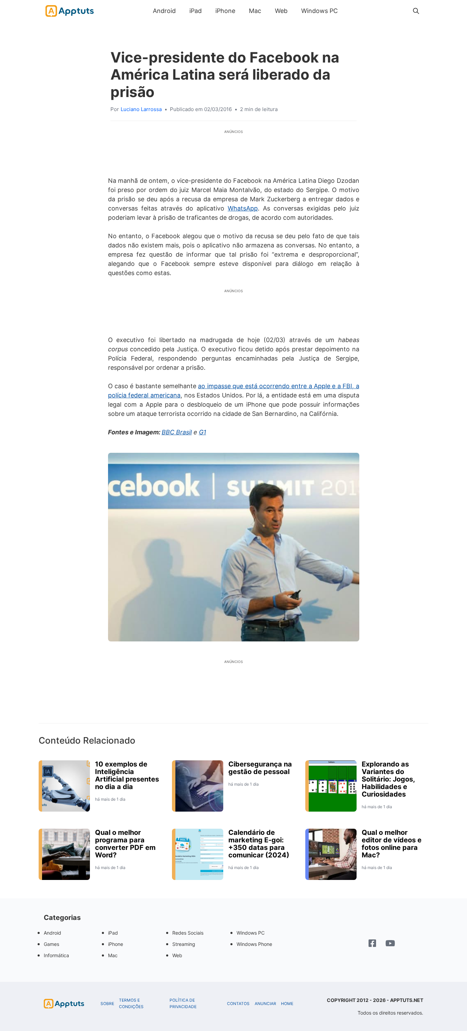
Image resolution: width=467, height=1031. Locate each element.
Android (164, 10)
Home (287, 1003)
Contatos (238, 1003)
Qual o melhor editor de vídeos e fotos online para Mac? (392, 843)
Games (51, 944)
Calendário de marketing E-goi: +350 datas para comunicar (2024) (258, 843)
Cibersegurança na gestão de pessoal (260, 768)
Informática (56, 955)
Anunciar (265, 1003)
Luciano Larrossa (141, 109)
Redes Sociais (187, 933)
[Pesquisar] (416, 11)
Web (281, 10)
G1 (202, 432)
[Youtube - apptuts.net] (390, 944)
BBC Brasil (177, 432)
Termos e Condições (131, 1003)
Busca (351, 10)
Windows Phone (254, 944)
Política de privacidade (183, 1003)
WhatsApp (243, 208)
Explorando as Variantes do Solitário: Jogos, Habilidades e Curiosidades (388, 779)
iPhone (225, 10)
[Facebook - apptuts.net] (372, 944)
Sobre (107, 1003)
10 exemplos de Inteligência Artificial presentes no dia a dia (127, 775)
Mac (255, 10)
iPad (195, 10)
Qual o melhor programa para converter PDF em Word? (125, 843)
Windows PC (319, 10)
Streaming (183, 944)
